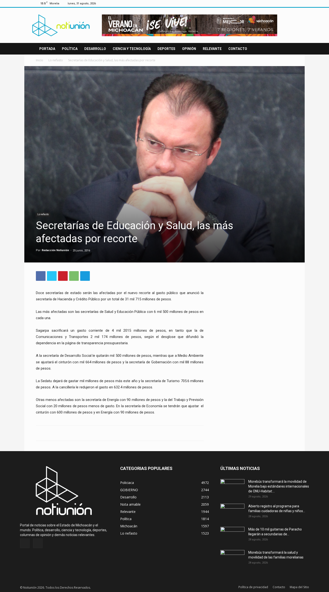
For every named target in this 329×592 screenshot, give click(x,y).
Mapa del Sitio (299, 587)
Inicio (39, 60)
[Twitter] (289, 3)
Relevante (212, 49)
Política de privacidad (253, 587)
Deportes (166, 49)
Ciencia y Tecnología (132, 49)
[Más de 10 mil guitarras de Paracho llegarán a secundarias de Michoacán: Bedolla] (232, 535)
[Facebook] (281, 3)
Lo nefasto (55, 60)
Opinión (189, 49)
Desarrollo (95, 49)
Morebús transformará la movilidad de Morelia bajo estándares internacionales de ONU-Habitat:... (278, 486)
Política (70, 49)
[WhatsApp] (74, 276)
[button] (287, 49)
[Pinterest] (63, 276)
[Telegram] (85, 276)
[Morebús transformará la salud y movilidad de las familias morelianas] (232, 558)
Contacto (237, 49)
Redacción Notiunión (55, 250)
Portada (47, 49)
